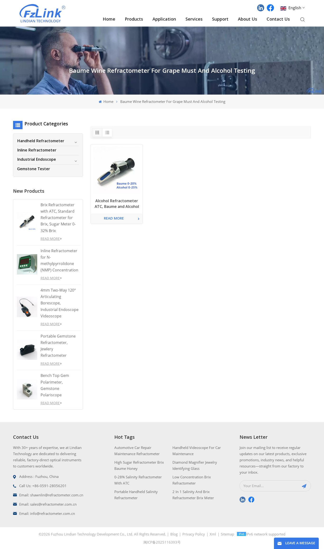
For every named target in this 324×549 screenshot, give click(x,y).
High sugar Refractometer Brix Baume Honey (139, 465)
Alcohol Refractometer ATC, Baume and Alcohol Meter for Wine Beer (117, 204)
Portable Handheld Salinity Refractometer (136, 494)
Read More (50, 238)
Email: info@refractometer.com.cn (47, 513)
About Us (247, 19)
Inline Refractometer (36, 150)
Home (109, 19)
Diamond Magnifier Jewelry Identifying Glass (194, 465)
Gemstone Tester (33, 169)
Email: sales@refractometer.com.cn (48, 504)
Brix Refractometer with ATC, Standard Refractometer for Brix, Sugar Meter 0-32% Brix (58, 217)
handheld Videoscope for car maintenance (196, 450)
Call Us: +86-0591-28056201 (43, 485)
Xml (213, 534)
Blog (174, 534)
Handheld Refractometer (40, 141)
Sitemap (227, 534)
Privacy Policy (193, 534)
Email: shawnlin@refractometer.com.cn (51, 495)
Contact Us (278, 19)
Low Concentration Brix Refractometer (191, 480)
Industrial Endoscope (36, 160)
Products (134, 19)
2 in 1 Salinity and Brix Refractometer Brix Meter (193, 494)
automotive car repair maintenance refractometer (137, 450)
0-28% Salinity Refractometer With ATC (138, 480)
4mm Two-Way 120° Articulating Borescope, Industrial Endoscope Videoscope (60, 303)
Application (164, 19)
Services (194, 19)
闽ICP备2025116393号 (162, 542)
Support (220, 19)
